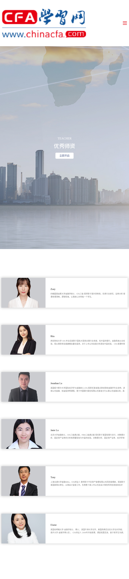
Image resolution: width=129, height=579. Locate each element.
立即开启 (64, 155)
